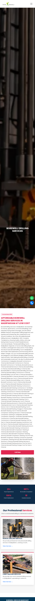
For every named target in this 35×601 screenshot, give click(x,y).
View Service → (8, 546)
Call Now (18, 452)
